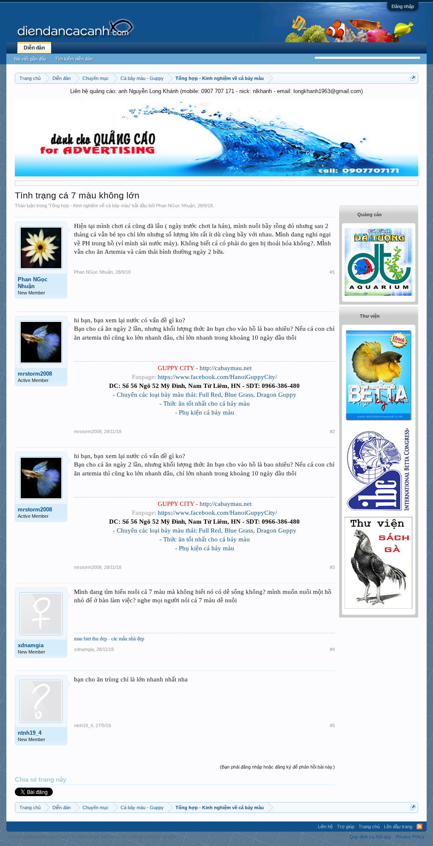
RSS (419, 827)
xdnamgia (31, 645)
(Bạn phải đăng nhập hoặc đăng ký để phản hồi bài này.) (277, 766)
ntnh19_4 (29, 733)
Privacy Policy (410, 836)
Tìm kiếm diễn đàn (74, 58)
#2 (332, 431)
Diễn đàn (34, 48)
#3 (332, 567)
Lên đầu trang (398, 826)
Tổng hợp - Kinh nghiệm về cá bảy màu (89, 205)
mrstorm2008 (35, 374)
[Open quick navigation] (413, 78)
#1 (332, 272)
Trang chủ (369, 826)
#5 (332, 725)
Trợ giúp (345, 826)
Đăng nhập (403, 6)
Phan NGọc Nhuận (175, 205)
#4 (332, 649)
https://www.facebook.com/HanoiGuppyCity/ (217, 377)
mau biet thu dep (90, 639)
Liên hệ (325, 826)
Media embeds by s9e (153, 836)
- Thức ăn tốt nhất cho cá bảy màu (204, 403)
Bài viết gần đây (30, 58)
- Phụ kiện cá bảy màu (204, 412)
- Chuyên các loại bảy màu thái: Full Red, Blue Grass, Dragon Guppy (204, 394)
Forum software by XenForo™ (67, 836)
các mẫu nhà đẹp (127, 639)
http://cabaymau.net (226, 368)
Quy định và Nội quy (370, 836)
